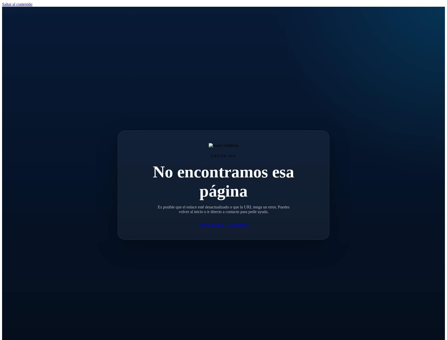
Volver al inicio (211, 224)
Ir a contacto (238, 224)
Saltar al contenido (17, 4)
